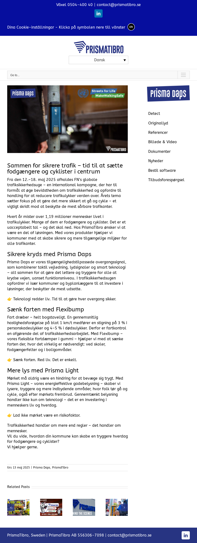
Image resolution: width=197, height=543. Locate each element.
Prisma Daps (41, 467)
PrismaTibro (60, 467)
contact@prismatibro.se (119, 4)
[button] (10, 507)
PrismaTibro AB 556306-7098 (76, 535)
